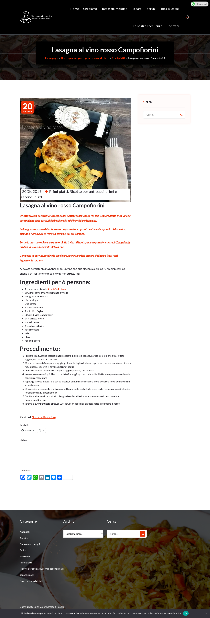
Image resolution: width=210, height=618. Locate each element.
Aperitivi (24, 537)
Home (74, 8)
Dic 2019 (27, 107)
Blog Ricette (170, 8)
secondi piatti (27, 574)
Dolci (23, 550)
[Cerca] (181, 115)
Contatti (173, 26)
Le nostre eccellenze (147, 26)
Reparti (137, 8)
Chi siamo (90, 8)
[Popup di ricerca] (187, 17)
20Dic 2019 (31, 191)
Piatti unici (25, 556)
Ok (185, 613)
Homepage (51, 58)
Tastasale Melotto (114, 8)
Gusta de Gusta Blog (44, 417)
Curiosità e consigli (30, 544)
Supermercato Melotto (32, 580)
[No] (206, 613)
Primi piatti (118, 58)
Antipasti (25, 531)
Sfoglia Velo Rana (57, 288)
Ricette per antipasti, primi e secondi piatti (85, 58)
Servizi (152, 8)
